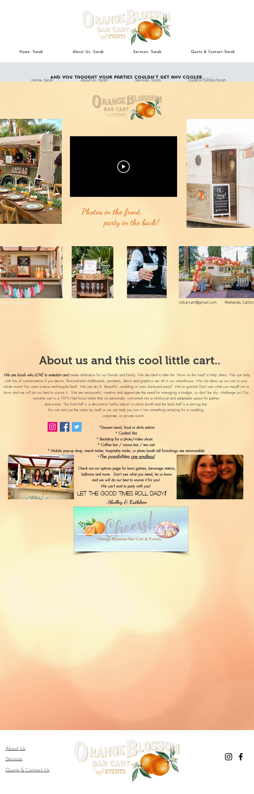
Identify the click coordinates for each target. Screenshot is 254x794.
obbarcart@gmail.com (198, 302)
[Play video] (123, 166)
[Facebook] (241, 757)
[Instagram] (228, 757)
